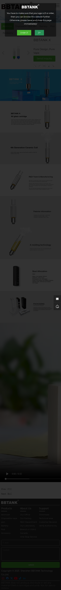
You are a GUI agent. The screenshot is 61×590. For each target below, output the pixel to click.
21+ (39, 33)
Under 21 (24, 33)
